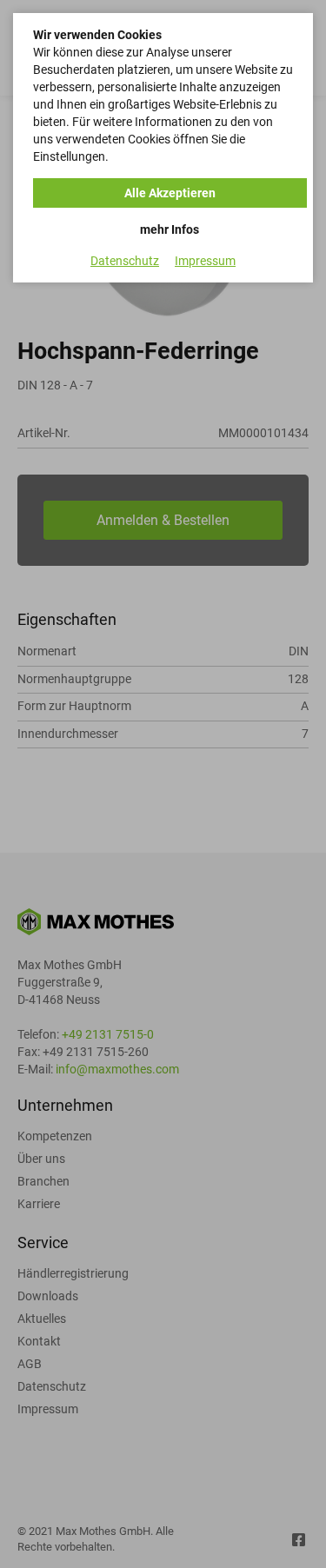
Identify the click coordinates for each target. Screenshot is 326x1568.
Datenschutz (124, 261)
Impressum (205, 261)
